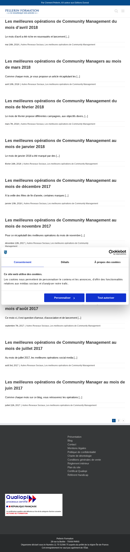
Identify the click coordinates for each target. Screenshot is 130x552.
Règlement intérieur (78, 463)
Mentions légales (77, 448)
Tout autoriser (106, 297)
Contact (72, 444)
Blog (70, 440)
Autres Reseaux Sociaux (32, 44)
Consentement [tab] (22, 262)
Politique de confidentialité (82, 452)
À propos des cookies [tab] (107, 262)
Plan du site (74, 467)
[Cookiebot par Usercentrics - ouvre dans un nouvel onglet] (111, 252)
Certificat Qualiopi (77, 471)
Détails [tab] (65, 262)
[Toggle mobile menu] (123, 11)
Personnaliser (62, 297)
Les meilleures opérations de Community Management (70, 44)
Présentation (74, 436)
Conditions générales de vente (84, 459)
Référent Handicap (78, 474)
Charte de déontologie (80, 455)
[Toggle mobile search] (116, 11)
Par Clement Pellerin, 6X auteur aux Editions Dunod (65, 3)
